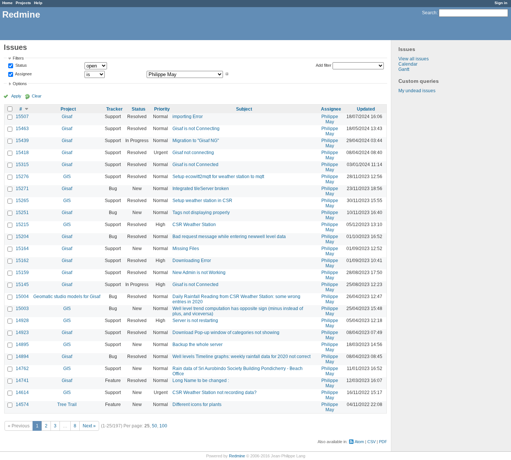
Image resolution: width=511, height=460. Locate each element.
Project (68, 109)
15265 (22, 200)
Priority (162, 109)
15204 (22, 236)
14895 (22, 344)
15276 (22, 176)
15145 (22, 284)
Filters (18, 58)
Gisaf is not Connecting (196, 128)
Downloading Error (191, 260)
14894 (22, 356)
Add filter (323, 65)
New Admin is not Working (199, 272)
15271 (22, 188)
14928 (22, 320)
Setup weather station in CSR (202, 200)
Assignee (23, 74)
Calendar (407, 64)
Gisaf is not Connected (195, 164)
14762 (22, 368)
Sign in (501, 3)
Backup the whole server (197, 344)
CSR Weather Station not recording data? (214, 392)
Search (429, 12)
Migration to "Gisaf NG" (195, 140)
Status (20, 65)
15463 (22, 128)
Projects (23, 3)
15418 (22, 152)
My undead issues (416, 90)
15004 (22, 296)
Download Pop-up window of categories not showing (225, 332)
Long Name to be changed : (200, 380)
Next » (89, 426)
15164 (22, 248)
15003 (22, 308)
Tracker (114, 109)
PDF (383, 441)
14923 (22, 332)
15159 (22, 272)
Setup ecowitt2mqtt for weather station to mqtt (218, 176)
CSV (371, 441)
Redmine (237, 456)
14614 (22, 392)
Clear (37, 96)
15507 (22, 116)
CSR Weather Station (194, 224)
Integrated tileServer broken (200, 188)
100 (163, 426)
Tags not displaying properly (201, 212)
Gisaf (67, 116)
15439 (22, 140)
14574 (22, 404)
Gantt (403, 69)
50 (154, 426)
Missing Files (185, 248)
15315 (22, 164)
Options (20, 83)
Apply (16, 96)
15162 (22, 260)
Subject (244, 109)
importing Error (187, 116)
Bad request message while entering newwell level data (229, 236)
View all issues (413, 58)
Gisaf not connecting (193, 152)
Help (38, 3)
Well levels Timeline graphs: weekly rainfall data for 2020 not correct (241, 356)
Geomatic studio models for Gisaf (66, 296)
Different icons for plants (196, 404)
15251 (22, 212)
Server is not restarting (195, 320)
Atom (359, 441)
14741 (22, 380)
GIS (67, 176)
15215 (22, 224)
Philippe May (329, 119)
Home (7, 3)
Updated (366, 109)
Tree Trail (67, 404)
